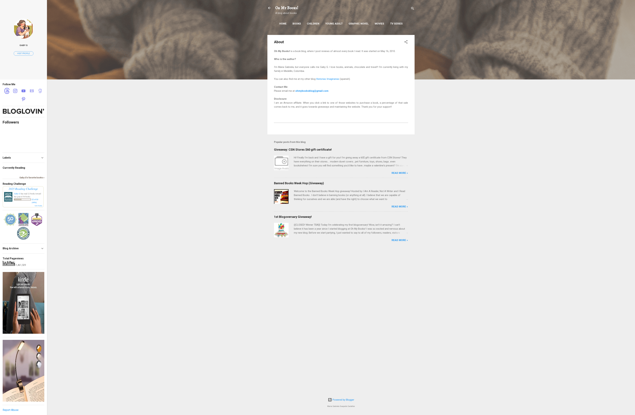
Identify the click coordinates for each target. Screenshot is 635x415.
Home (283, 23)
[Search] (413, 9)
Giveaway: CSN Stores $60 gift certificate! (303, 149)
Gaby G (24, 45)
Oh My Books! (286, 7)
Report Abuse (11, 410)
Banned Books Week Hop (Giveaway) (299, 183)
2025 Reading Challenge (23, 189)
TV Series (396, 23)
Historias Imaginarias (327, 78)
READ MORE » (400, 172)
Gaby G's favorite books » (32, 177)
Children (313, 23)
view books (38, 205)
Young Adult (334, 23)
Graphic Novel (359, 23)
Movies (379, 23)
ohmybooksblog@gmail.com (311, 90)
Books (297, 23)
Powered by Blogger (343, 399)
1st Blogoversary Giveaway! (293, 217)
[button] (406, 42)
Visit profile (23, 53)
